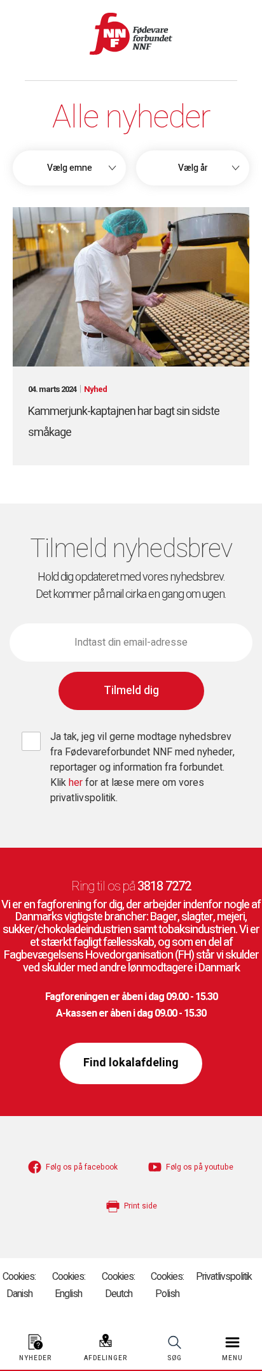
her (77, 782)
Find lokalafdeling (131, 1062)
